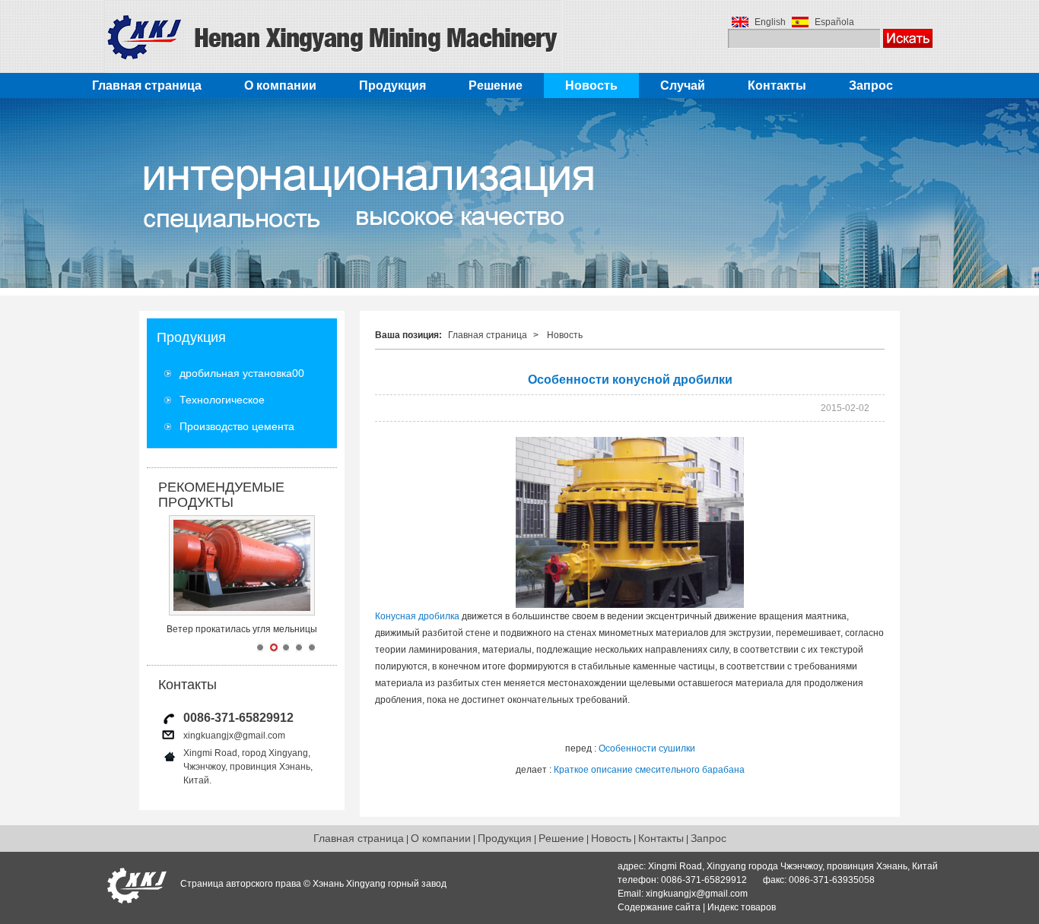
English (770, 22)
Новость (591, 85)
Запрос (871, 85)
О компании (280, 85)
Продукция (392, 85)
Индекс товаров (741, 907)
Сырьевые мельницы (242, 629)
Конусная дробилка (417, 616)
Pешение (496, 85)
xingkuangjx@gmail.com (234, 735)
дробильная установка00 (242, 373)
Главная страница (147, 85)
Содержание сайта (659, 907)
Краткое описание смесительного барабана (649, 769)
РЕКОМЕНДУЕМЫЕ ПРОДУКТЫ (221, 494)
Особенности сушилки (647, 748)
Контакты (777, 85)
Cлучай (682, 85)
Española (834, 22)
